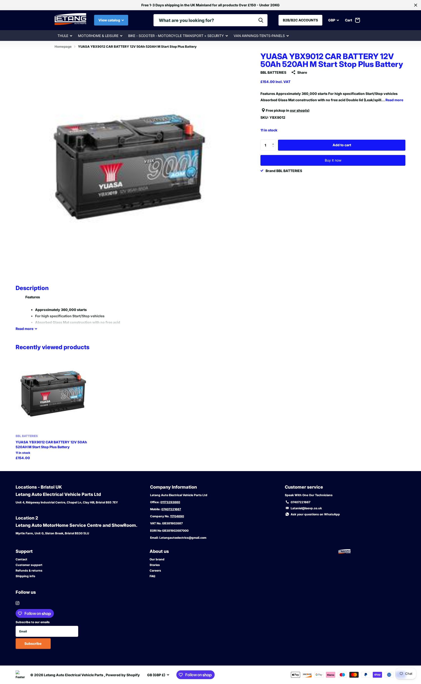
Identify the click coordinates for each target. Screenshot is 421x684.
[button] (274, 141)
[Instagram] (17, 603)
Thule (62, 36)
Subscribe (33, 643)
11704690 (177, 516)
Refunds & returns (29, 570)
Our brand (157, 559)
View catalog (109, 20)
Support (24, 551)
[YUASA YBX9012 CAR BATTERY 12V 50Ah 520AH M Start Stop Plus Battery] (53, 393)
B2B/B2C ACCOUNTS (300, 20)
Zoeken (261, 20)
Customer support (29, 565)
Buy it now (333, 160)
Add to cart (342, 145)
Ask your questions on (315, 514)
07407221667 (171, 509)
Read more (394, 100)
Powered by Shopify (123, 675)
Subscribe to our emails (33, 622)
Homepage (63, 46)
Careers (155, 570)
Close (415, 5)
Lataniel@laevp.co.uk (306, 508)
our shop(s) (299, 110)
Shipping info (25, 576)
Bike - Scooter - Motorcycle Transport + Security (176, 36)
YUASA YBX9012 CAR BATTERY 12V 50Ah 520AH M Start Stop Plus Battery (51, 444)
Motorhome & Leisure (98, 36)
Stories (155, 565)
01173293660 (170, 502)
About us (159, 551)
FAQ (152, 576)
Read (24, 329)
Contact (21, 559)
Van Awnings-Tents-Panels (259, 36)
